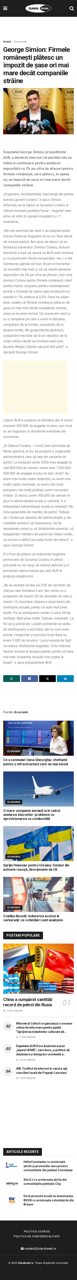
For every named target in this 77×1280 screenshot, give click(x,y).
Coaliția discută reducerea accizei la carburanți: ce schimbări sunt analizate (33, 918)
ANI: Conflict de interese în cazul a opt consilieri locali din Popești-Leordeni (41, 1070)
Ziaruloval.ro (25, 1263)
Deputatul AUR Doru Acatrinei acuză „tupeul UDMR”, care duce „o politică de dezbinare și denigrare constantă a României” (43, 1050)
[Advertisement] (38, 26)
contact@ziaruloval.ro (40, 1248)
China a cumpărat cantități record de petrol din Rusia (27, 1002)
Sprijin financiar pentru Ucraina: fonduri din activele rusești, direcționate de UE (36, 867)
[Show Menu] (5, 8)
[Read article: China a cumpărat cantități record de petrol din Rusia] (38, 969)
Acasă (7, 41)
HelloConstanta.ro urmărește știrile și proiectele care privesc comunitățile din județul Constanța (48, 1166)
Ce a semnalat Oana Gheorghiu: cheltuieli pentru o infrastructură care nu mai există (35, 762)
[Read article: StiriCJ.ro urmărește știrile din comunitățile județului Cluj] (11, 1184)
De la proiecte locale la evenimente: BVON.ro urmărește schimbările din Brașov (49, 1200)
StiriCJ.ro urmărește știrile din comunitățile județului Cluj (45, 1182)
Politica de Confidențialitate (37, 1236)
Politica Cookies (37, 1231)
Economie (20, 41)
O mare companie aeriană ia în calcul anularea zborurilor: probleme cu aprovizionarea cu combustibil (31, 815)
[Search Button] (72, 8)
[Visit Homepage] (38, 8)
